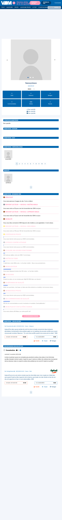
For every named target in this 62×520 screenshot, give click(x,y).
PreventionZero (10, 350)
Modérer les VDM (46, 3)
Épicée (16, 7)
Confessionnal (43, 7)
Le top (34, 7)
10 (42, 164)
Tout (3, 7)
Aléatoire (10, 7)
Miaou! (29, 89)
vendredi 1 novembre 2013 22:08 (13, 354)
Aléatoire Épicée (25, 7)
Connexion (58, 3)
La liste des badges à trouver (31, 316)
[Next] (45, 164)
